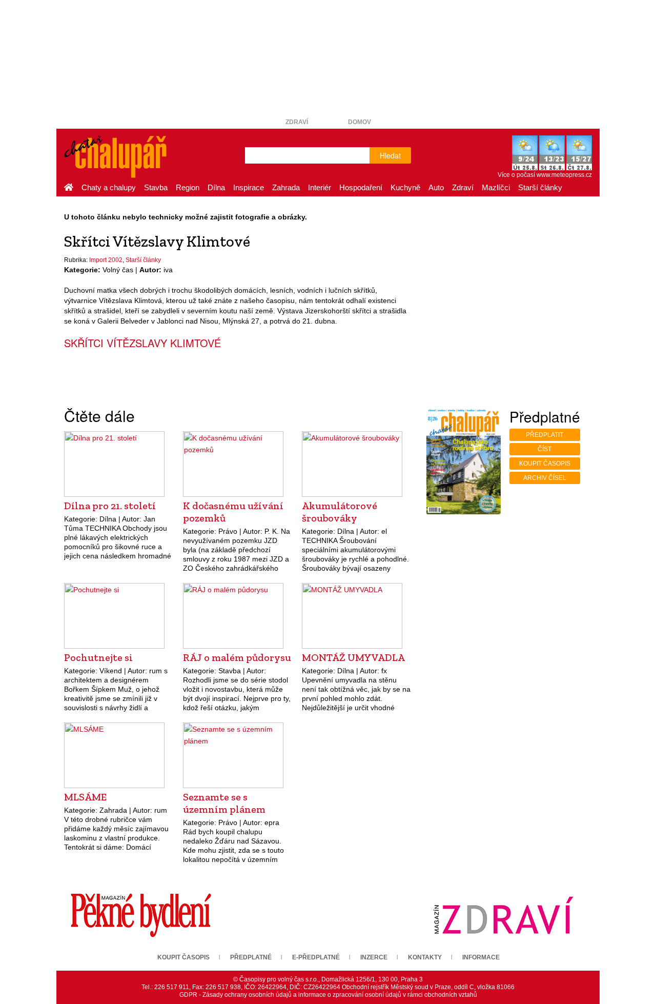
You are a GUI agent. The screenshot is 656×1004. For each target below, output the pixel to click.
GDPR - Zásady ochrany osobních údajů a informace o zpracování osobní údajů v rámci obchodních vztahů (328, 994)
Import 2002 (105, 260)
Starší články (540, 187)
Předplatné (251, 957)
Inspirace (248, 187)
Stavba (156, 187)
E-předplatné (316, 957)
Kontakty (425, 957)
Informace (481, 957)
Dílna (216, 187)
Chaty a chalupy (108, 187)
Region (187, 187)
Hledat (390, 155)
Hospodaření (360, 187)
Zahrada (286, 187)
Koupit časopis (544, 463)
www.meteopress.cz (564, 174)
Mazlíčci (496, 187)
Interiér (319, 187)
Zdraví (296, 122)
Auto (436, 187)
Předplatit (544, 434)
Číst (544, 449)
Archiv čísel (544, 477)
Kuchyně (405, 187)
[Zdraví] (503, 915)
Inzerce (373, 957)
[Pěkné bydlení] (141, 915)
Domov (359, 122)
